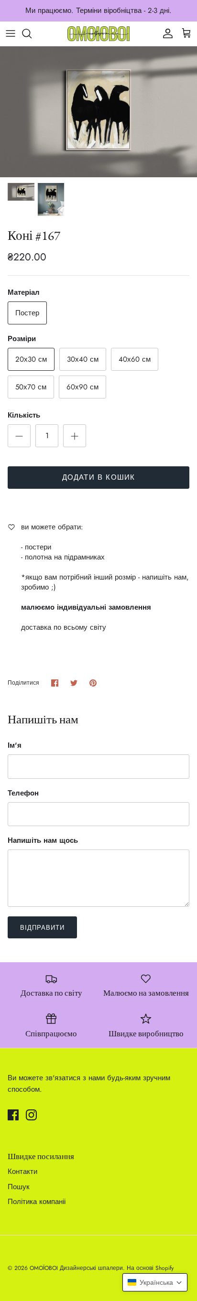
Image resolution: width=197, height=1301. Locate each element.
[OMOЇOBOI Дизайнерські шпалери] (98, 33)
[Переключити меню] (10, 33)
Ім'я (15, 746)
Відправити (42, 927)
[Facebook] (13, 1114)
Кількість (24, 415)
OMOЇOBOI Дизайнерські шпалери (76, 1268)
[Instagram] (31, 1114)
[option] (98, 112)
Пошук (19, 1187)
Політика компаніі (37, 1201)
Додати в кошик (98, 477)
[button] (155, 1282)
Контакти (22, 1171)
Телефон (23, 793)
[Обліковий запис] (165, 33)
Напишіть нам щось (43, 841)
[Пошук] (31, 33)
